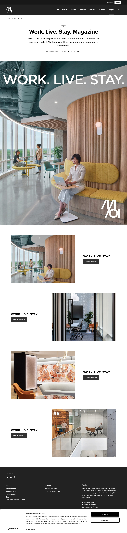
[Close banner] (124, 512)
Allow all (105, 514)
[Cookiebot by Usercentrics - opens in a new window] (13, 529)
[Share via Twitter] (74, 51)
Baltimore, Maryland (89, 505)
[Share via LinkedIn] (78, 51)
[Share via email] (68, 51)
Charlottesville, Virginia (90, 507)
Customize (104, 520)
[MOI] (14, 10)
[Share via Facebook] (71, 51)
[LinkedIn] (7, 477)
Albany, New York (88, 502)
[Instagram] (14, 477)
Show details (30, 529)
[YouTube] (11, 477)
